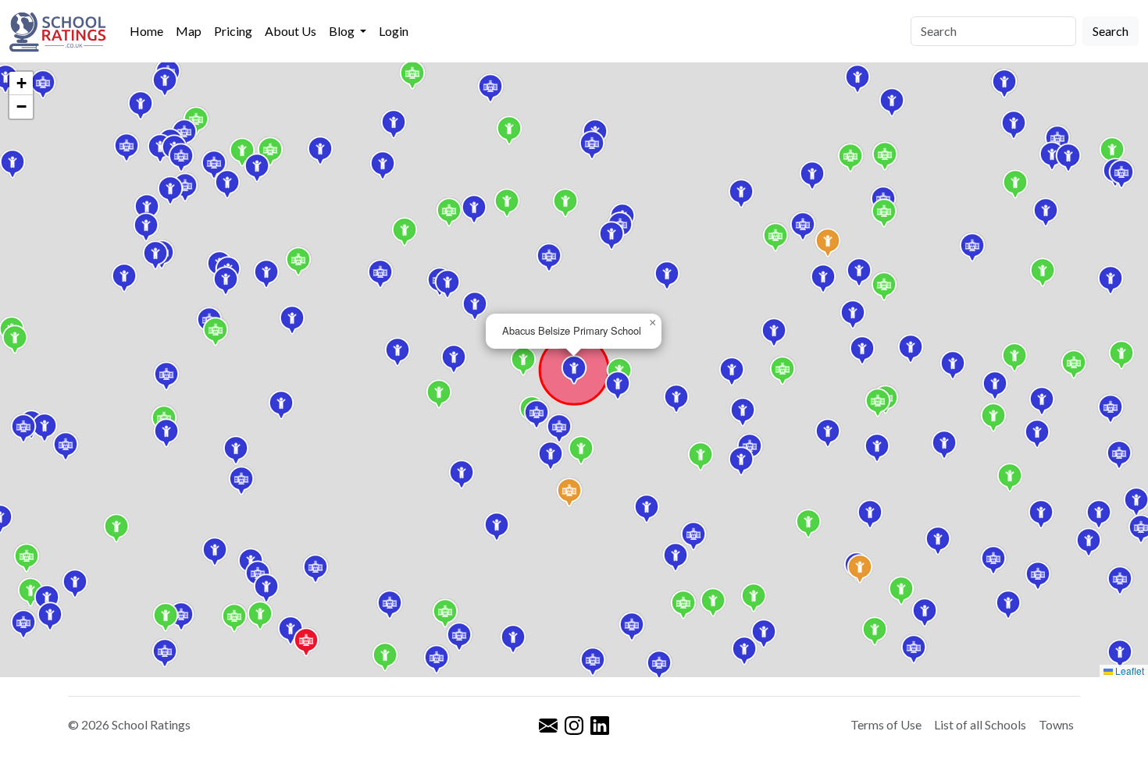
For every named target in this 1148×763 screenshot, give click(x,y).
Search (1110, 30)
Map (188, 30)
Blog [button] (343, 30)
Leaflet (1128, 670)
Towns (1056, 724)
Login (393, 30)
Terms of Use (886, 724)
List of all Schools (980, 724)
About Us (290, 30)
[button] (914, 649)
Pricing (233, 30)
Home (146, 30)
